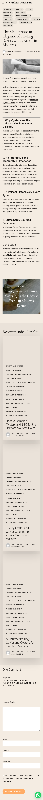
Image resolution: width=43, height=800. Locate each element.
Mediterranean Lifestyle (18, 403)
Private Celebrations (16, 411)
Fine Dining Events (14, 391)
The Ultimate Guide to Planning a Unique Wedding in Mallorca (20, 683)
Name (6, 739)
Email (6, 750)
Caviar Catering (13, 370)
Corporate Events (13, 10)
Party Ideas (22, 19)
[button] (6, 3)
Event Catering (13, 382)
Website (6, 762)
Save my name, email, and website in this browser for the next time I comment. (21, 779)
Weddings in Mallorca (16, 415)
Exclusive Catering (15, 387)
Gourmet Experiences (16, 395)
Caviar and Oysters (15, 366)
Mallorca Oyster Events (22, 2)
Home (5, 78)
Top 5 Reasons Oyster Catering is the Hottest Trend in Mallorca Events (21, 296)
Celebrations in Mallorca (18, 374)
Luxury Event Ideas (15, 399)
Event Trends (28, 382)
